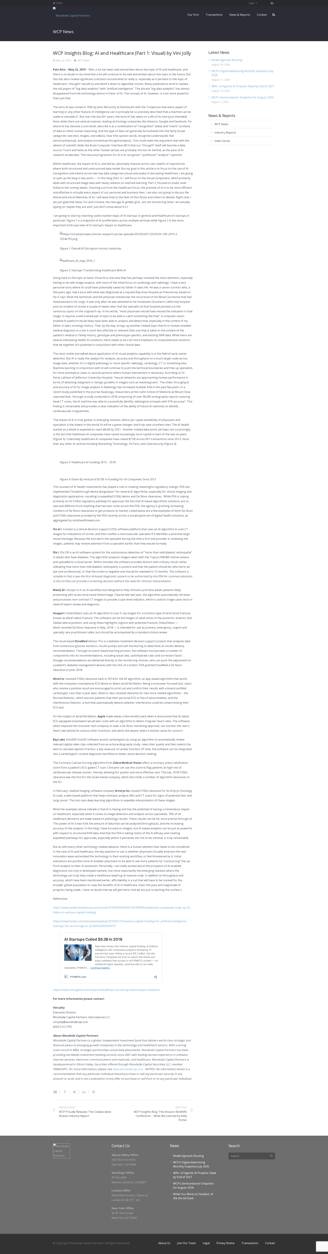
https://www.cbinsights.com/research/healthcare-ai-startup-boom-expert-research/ (106, 990)
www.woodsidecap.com (128, 1069)
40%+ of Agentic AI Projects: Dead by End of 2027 (242, 86)
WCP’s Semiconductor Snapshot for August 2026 (242, 97)
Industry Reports (225, 132)
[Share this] (65, 1092)
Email (59, 2)
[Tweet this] (74, 1092)
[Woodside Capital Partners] (72, 14)
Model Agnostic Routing (226, 60)
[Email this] (56, 1092)
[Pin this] (92, 1092)
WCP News (83, 60)
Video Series (222, 141)
